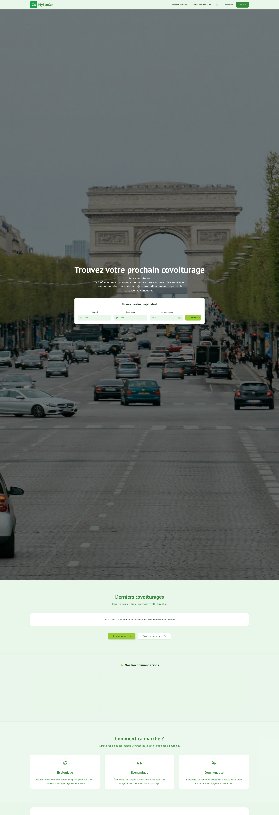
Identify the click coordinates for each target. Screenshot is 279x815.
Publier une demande (201, 4)
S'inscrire (242, 4)
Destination (130, 312)
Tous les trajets (119, 636)
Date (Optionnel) (166, 313)
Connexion (228, 4)
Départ (95, 312)
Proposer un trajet (179, 4)
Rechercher (195, 317)
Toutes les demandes (152, 636)
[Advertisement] (65, 693)
